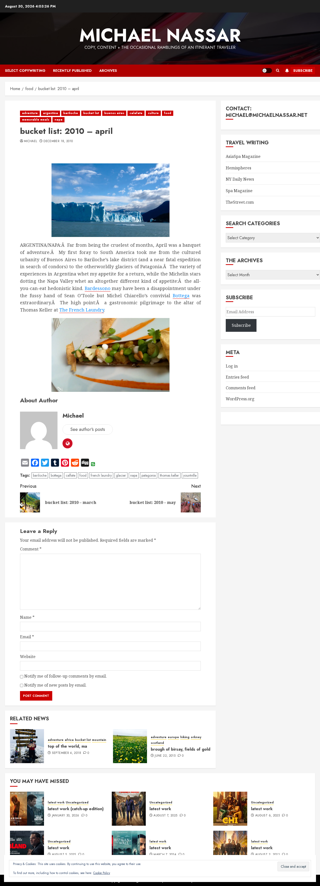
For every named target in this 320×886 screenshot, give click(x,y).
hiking (185, 737)
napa (58, 119)
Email (27, 637)
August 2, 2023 (267, 855)
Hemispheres (238, 168)
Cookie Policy (101, 873)
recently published (72, 70)
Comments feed (241, 388)
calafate (136, 113)
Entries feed (237, 377)
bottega (56, 475)
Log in (232, 366)
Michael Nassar (160, 35)
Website (28, 656)
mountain (99, 740)
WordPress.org (240, 399)
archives (108, 70)
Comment (31, 549)
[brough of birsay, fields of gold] (130, 746)
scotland (157, 743)
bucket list (91, 113)
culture (153, 113)
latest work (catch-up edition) (76, 809)
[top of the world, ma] (27, 746)
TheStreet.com (240, 202)
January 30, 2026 (65, 816)
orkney (196, 737)
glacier (121, 475)
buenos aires (114, 113)
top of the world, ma (67, 746)
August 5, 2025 (64, 855)
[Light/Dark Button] (267, 70)
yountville (189, 475)
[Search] (277, 70)
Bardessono (97, 288)
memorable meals (35, 119)
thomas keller (169, 475)
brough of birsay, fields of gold (180, 749)
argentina (50, 113)
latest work (56, 802)
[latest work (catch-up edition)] (27, 809)
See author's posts (87, 429)
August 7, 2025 (165, 816)
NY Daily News (240, 179)
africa (69, 740)
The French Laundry (81, 310)
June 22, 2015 (165, 756)
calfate (70, 475)
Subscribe (302, 70)
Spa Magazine (239, 190)
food (167, 113)
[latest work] (129, 809)
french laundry (101, 475)
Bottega (181, 295)
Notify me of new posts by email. (55, 685)
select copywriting (25, 70)
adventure (30, 113)
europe (173, 737)
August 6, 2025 (267, 816)
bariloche (70, 113)
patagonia (149, 475)
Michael (30, 141)
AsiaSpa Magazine (243, 156)
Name (27, 617)
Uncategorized (77, 802)
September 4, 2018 (66, 753)
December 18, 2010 (58, 141)
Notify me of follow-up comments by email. (65, 676)
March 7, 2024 (165, 855)
